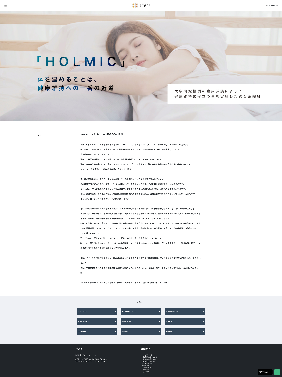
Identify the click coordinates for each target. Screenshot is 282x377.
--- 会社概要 (145, 372)
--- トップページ (147, 355)
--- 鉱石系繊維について (149, 357)
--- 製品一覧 (145, 370)
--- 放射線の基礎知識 (148, 359)
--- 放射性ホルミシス (148, 361)
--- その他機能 (146, 367)
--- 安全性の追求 (147, 363)
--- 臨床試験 (145, 365)
